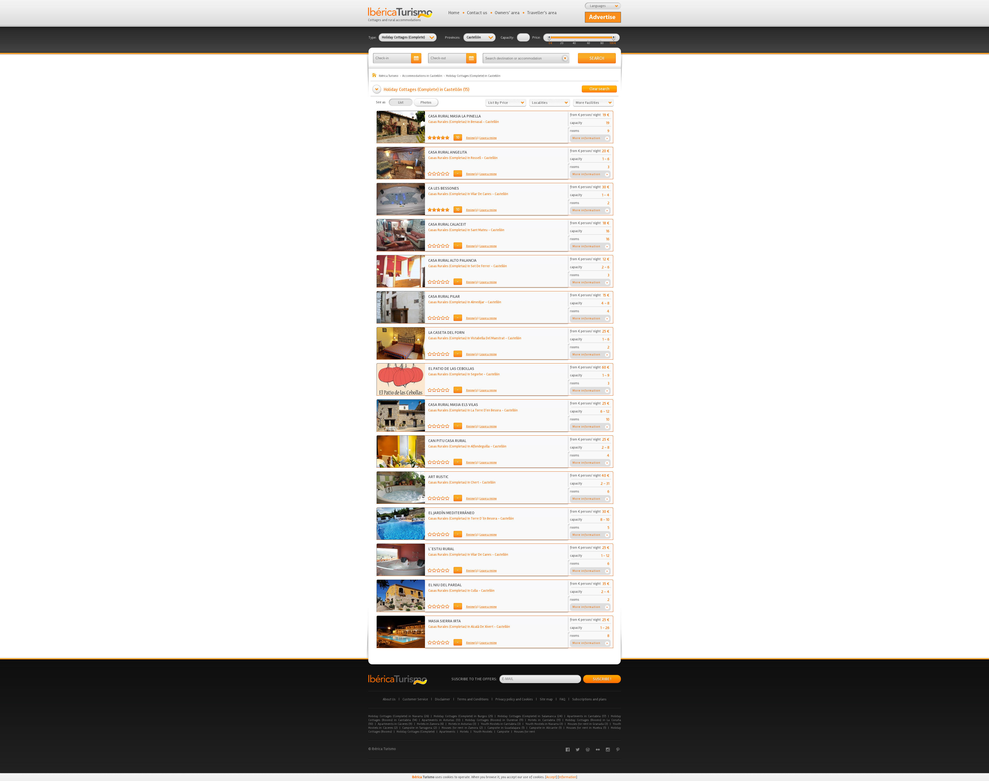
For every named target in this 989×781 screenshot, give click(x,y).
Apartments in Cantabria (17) (586, 716)
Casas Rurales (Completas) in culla (453, 591)
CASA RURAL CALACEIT (447, 224)
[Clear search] (564, 58)
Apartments (447, 732)
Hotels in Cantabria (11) (544, 720)
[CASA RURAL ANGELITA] (401, 178)
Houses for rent (524, 732)
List (400, 102)
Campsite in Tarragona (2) (419, 728)
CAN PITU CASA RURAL (447, 440)
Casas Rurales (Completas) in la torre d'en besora (464, 410)
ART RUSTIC (438, 476)
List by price (498, 102)
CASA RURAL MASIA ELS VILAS (453, 404)
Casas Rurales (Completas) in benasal (455, 122)
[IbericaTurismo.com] (397, 679)
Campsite (503, 732)
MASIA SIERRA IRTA (444, 621)
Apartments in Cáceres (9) (395, 724)
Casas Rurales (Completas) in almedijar (456, 302)
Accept (551, 777)
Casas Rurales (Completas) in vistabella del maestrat (466, 338)
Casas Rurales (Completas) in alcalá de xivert (460, 627)
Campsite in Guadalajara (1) (506, 728)
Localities (540, 102)
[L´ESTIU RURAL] (401, 574)
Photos (426, 102)
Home (453, 12)
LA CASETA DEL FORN (446, 332)
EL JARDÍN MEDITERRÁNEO (451, 513)
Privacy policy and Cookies (514, 699)
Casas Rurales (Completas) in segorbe (455, 374)
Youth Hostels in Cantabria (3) (501, 724)
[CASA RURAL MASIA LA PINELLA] (401, 142)
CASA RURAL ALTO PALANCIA (452, 260)
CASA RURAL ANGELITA (447, 152)
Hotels (464, 732)
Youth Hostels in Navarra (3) (544, 724)
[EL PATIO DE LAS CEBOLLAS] (401, 394)
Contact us (477, 12)
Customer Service (415, 699)
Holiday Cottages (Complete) (415, 732)
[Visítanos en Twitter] (578, 749)
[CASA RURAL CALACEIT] (401, 250)
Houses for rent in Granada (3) (588, 724)
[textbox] (521, 58)
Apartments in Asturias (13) (441, 720)
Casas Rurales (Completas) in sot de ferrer (459, 266)
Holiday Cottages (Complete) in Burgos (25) (463, 716)
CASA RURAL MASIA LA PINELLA (454, 116)
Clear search (599, 88)
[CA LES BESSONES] (401, 214)
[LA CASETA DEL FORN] (401, 358)
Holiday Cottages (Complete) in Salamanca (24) (530, 716)
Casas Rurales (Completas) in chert (453, 482)
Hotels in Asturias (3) (462, 724)
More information (586, 138)
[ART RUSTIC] (401, 502)
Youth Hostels (482, 732)
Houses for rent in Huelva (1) (586, 728)
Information (567, 777)
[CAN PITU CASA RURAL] (401, 466)
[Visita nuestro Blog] (588, 749)
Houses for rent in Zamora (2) (462, 728)
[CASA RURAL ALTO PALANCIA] (401, 286)
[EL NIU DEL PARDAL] (401, 610)
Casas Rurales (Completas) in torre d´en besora (462, 518)
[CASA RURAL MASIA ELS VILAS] (401, 430)
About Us (389, 699)
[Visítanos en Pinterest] (618, 749)
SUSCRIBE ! (602, 679)
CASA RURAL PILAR (444, 296)
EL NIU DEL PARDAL (445, 585)
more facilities (587, 102)
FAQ (562, 699)
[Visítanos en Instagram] (608, 749)
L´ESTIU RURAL (441, 549)
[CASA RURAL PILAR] (401, 322)
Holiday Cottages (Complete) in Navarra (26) (398, 716)
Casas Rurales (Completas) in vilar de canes (459, 194)
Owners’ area (507, 12)
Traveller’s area (542, 12)
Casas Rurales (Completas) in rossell (454, 158)
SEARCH (597, 58)
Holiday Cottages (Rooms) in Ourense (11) (494, 720)
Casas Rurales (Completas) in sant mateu (458, 230)
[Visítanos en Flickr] (598, 749)
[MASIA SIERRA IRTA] (401, 646)
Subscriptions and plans (589, 699)
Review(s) (472, 138)
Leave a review (488, 138)
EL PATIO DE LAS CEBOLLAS (451, 368)
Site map (546, 699)
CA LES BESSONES (443, 188)
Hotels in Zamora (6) (430, 724)
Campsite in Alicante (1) (545, 728)
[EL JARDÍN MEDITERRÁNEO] (401, 538)
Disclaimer (442, 699)
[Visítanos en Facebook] (568, 749)
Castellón (492, 122)
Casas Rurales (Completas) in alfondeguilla (459, 446)
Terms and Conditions (473, 699)
